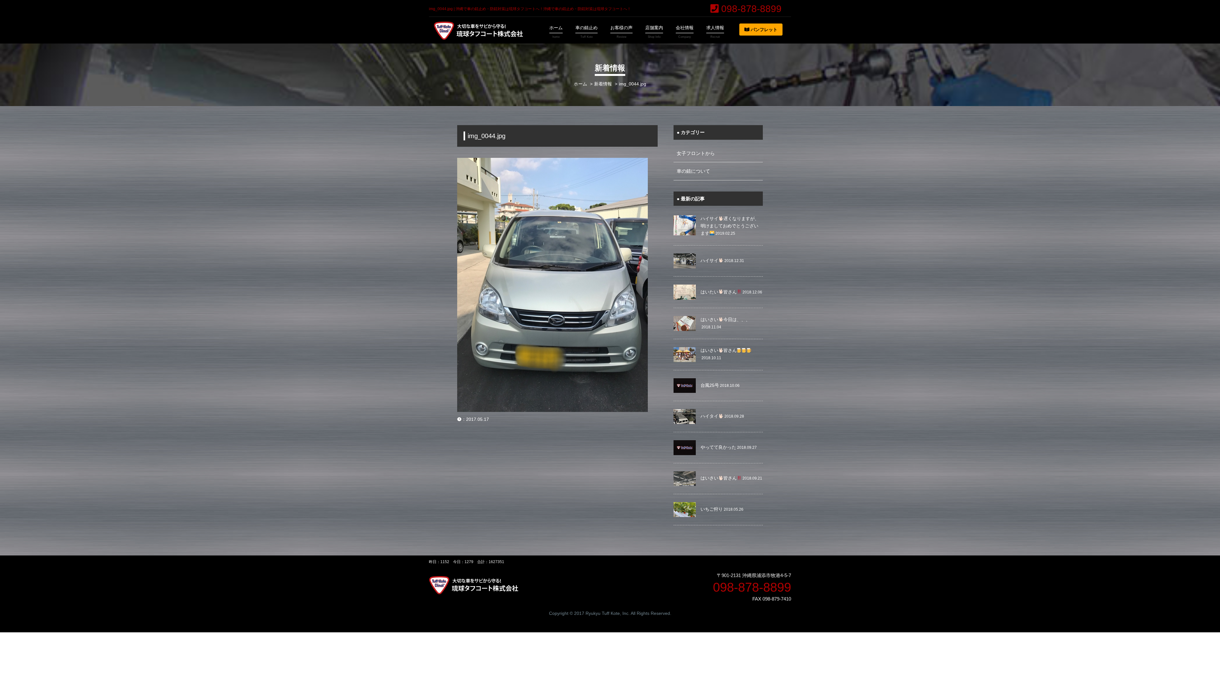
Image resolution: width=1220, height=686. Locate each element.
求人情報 (715, 27)
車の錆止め (586, 27)
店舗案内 (654, 27)
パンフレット (763, 29)
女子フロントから (696, 153)
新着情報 (603, 84)
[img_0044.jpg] (552, 162)
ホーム (556, 27)
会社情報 (685, 27)
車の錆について (693, 171)
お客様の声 (621, 27)
